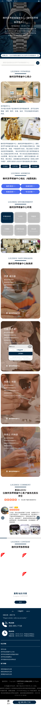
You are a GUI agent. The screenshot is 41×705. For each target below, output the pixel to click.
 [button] (2, 518)
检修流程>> (10, 192)
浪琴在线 (3, 649)
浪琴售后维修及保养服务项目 (10, 654)
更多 (20, 602)
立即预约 (20, 353)
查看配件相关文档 (6, 674)
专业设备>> (30, 192)
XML (35, 686)
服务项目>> (10, 186)
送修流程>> (30, 186)
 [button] (38, 518)
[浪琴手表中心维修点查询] (9, 1)
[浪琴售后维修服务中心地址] (12, 611)
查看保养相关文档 (6, 671)
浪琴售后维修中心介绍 (8, 652)
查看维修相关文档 (6, 669)
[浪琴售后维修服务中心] (20, 611)
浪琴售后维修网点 (6, 657)
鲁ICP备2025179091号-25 (24, 686)
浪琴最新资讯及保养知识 (8, 659)
